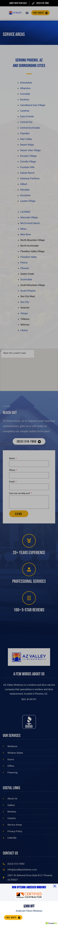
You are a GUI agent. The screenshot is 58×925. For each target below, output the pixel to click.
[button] (54, 886)
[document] (29, 462)
